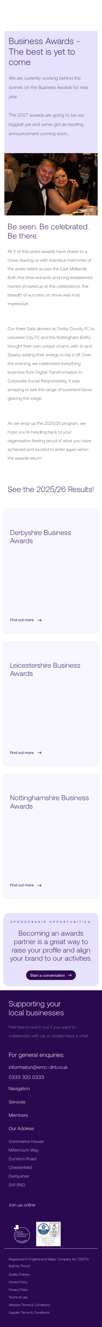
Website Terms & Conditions (29, 1305)
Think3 (25, 1266)
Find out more (22, 620)
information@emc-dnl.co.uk (38, 1067)
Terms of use (18, 1297)
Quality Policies (19, 1274)
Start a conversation (47, 975)
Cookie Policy (18, 1282)
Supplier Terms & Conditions (29, 1312)
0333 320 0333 (26, 1077)
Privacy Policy (18, 1289)
